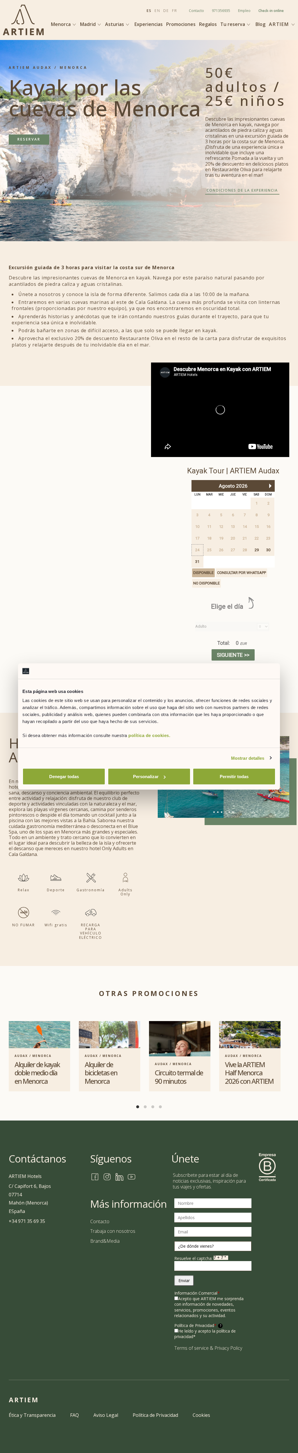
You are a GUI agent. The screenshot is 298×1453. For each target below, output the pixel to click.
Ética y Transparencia (32, 1415)
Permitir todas (234, 776)
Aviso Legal (105, 1415)
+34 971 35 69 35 (27, 1221)
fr (174, 11)
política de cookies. (149, 735)
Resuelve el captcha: (194, 1258)
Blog (260, 24)
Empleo (244, 11)
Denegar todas (64, 776)
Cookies (201, 1415)
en (157, 11)
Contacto (196, 11)
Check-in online (271, 11)
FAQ (74, 1415)
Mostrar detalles (248, 757)
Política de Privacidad (197, 1325)
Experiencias (148, 24)
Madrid (88, 24)
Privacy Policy (228, 1348)
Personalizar (146, 776)
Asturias (115, 24)
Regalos (208, 24)
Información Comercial (197, 1293)
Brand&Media (105, 1241)
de (166, 11)
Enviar (184, 1280)
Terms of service (191, 1348)
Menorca (61, 24)
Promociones (181, 24)
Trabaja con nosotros (112, 1231)
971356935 (221, 11)
